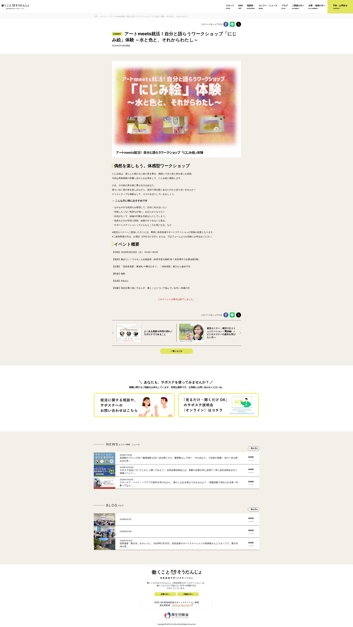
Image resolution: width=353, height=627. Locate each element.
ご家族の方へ (298, 6)
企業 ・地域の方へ (316, 6)
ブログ (285, 6)
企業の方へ (165, 594)
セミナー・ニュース (268, 6)
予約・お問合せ (340, 6)
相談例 (251, 6)
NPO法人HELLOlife (181, 605)
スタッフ (230, 6)
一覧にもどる (176, 351)
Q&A (240, 6)
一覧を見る (253, 448)
